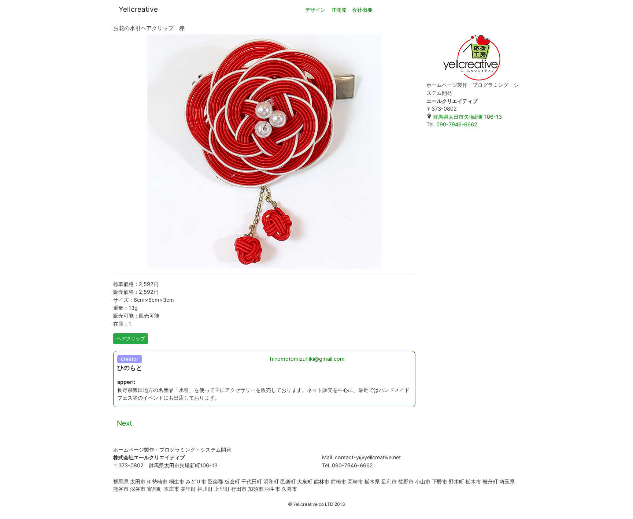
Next (124, 423)
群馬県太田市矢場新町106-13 (467, 117)
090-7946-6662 (456, 124)
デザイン (315, 10)
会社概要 (362, 10)
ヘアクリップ (130, 338)
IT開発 (339, 10)
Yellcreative (138, 9)
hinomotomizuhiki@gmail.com (307, 359)
